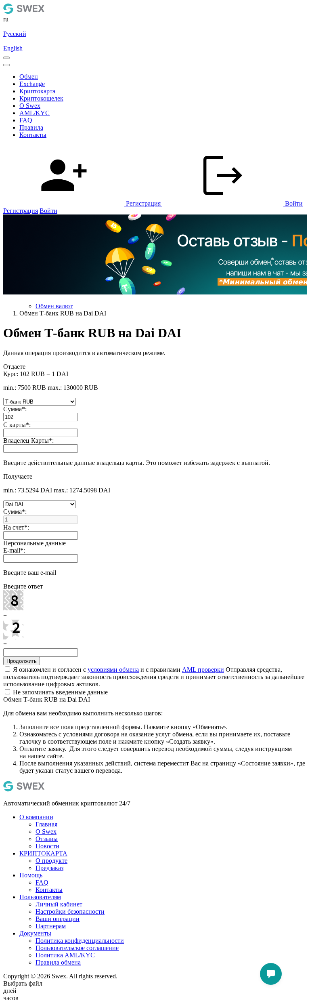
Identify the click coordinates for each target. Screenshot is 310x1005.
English (13, 48)
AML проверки (203, 669)
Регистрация (20, 210)
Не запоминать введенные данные (59, 692)
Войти (48, 210)
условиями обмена (113, 669)
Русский (14, 33)
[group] (155, 255)
